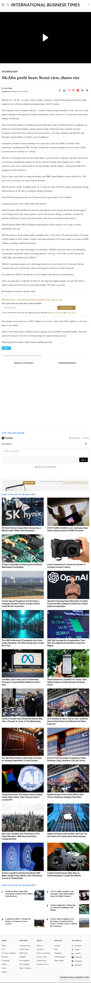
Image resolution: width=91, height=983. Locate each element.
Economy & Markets (9, 953)
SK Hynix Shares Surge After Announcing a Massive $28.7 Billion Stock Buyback (19, 893)
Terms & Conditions (43, 953)
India (56, 949)
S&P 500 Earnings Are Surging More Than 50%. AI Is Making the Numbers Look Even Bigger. (66, 643)
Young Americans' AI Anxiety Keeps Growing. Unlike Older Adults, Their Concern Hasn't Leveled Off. (22, 797)
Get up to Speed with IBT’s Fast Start (75, 482)
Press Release (24, 961)
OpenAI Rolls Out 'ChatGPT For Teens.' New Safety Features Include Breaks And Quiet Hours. (67, 682)
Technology (6, 961)
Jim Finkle (8, 88)
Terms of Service (57, 313)
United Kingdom (59, 957)
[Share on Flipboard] (73, 90)
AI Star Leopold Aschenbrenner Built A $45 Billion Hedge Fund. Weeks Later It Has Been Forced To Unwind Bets (22, 875)
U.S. (3, 949)
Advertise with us (43, 964)
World (4, 946)
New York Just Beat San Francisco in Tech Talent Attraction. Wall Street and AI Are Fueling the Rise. (21, 836)
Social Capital (24, 949)
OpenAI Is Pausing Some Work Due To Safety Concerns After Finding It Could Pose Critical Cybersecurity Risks (67, 603)
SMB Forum (23, 953)
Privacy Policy (71, 313)
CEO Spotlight (24, 964)
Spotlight (22, 957)
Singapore (57, 953)
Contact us (40, 949)
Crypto (4, 968)
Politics (4, 964)
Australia (57, 946)
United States (59, 961)
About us (40, 946)
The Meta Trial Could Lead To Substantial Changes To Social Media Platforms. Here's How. (21, 682)
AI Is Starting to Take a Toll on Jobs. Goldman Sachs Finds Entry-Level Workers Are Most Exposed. (67, 721)
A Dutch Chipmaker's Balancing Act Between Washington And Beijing (62, 907)
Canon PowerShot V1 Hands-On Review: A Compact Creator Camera (17, 921)
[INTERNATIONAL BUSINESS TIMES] (45, 5)
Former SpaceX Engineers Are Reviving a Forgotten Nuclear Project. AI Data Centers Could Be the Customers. (21, 603)
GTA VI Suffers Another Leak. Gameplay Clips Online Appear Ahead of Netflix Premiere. (62, 893)
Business (5, 957)
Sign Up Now (29, 483)
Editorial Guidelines (67, 363)
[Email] (82, 90)
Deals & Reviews (25, 968)
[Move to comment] (87, 90)
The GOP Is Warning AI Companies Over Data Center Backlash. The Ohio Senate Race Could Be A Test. (23, 643)
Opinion (4, 972)
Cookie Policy (41, 961)
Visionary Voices (25, 946)
